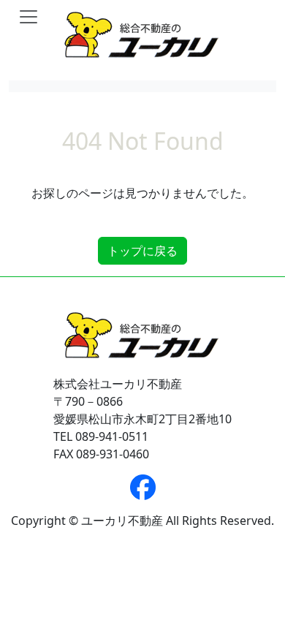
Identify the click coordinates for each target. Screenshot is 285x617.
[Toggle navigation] (28, 17)
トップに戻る (142, 251)
